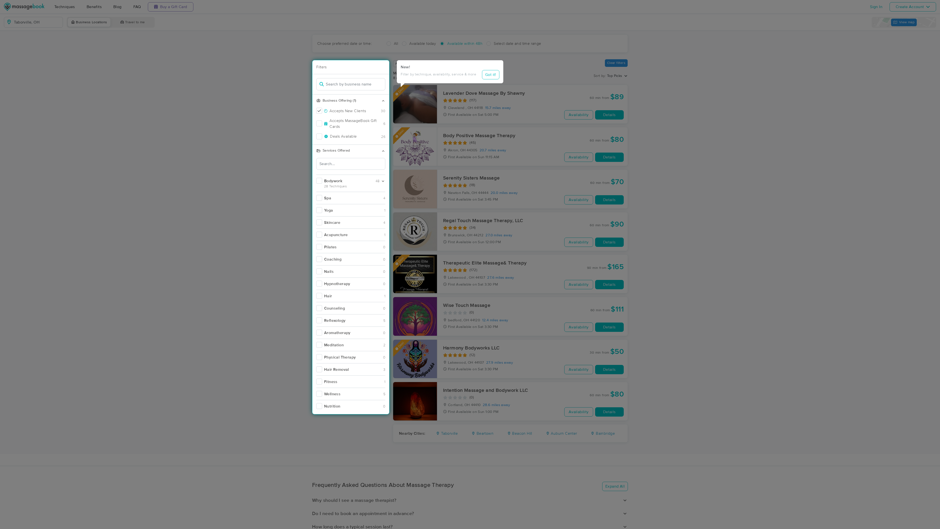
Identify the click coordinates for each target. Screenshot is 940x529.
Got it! (490, 75)
